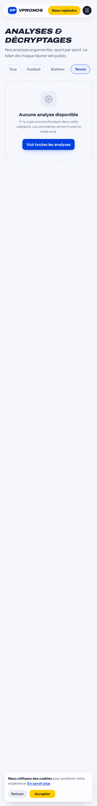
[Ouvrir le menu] (87, 10)
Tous (13, 69)
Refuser (17, 794)
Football (34, 69)
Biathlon (57, 69)
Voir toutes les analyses (48, 144)
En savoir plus (38, 783)
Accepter (42, 794)
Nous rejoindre (64, 10)
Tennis (80, 69)
